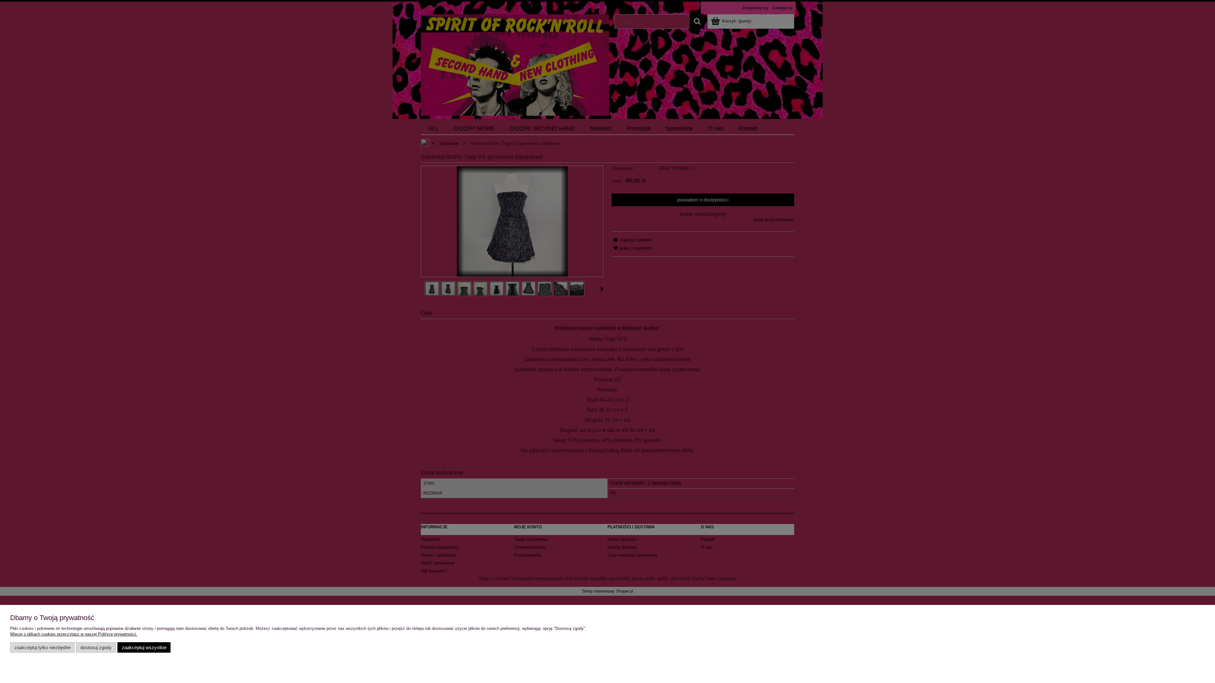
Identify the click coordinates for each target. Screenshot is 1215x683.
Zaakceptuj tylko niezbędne (43, 647)
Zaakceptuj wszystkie (144, 647)
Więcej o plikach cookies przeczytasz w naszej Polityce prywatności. (73, 634)
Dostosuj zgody (96, 647)
